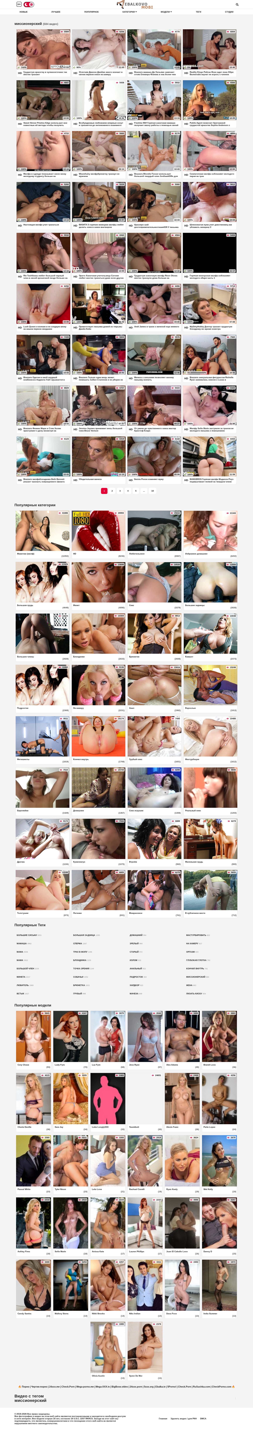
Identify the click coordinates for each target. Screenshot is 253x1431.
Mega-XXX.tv (103, 1386)
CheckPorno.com (221, 1386)
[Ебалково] (135, 4)
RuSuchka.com (201, 1386)
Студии (229, 12)
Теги (198, 12)
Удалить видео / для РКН (184, 1418)
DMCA (203, 1418)
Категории (129, 12)
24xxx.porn (136, 1386)
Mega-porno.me (85, 1386)
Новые (24, 12)
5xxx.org (149, 1386)
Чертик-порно (39, 1386)
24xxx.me (54, 1386)
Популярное (91, 12)
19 (152, 491)
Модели (165, 12)
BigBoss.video (120, 1386)
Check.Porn (68, 1386)
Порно (25, 1386)
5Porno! (171, 1386)
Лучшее (55, 12)
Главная (163, 1418)
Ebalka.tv (160, 1386)
